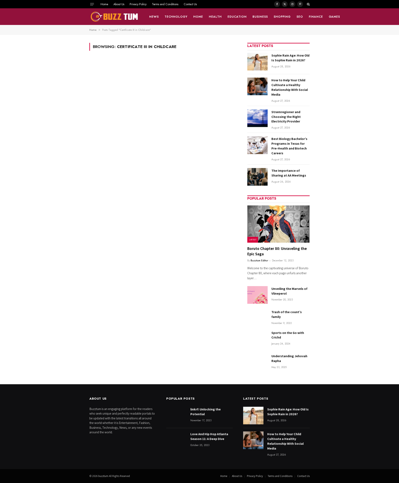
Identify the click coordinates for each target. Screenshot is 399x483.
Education (237, 17)
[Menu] (92, 4)
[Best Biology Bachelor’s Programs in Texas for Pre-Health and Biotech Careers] (257, 145)
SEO (300, 17)
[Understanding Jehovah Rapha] (257, 362)
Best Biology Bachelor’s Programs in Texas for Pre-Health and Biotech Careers (289, 146)
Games (334, 17)
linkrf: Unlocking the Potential (205, 411)
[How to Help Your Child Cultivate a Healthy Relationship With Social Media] (257, 86)
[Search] (308, 4)
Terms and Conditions (165, 4)
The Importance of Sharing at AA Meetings (288, 173)
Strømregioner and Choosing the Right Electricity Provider (286, 117)
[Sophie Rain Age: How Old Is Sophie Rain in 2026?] (257, 61)
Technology (176, 17)
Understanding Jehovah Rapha (289, 358)
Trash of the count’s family (286, 314)
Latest (252, 239)
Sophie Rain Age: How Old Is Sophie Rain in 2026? (290, 57)
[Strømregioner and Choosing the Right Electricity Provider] (257, 118)
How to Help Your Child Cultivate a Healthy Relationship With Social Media (289, 87)
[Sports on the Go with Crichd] (257, 339)
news (154, 17)
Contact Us (190, 4)
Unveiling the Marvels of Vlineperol (289, 291)
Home (104, 4)
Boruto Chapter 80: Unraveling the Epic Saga (277, 251)
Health (215, 17)
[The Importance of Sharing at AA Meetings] (257, 177)
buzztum (103, 476)
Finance (316, 17)
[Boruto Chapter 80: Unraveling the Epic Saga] (278, 224)
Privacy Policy (138, 4)
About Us (118, 4)
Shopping (282, 17)
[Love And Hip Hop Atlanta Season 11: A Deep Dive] (176, 440)
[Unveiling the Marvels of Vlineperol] (257, 295)
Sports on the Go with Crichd (287, 335)
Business (260, 17)
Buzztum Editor (259, 260)
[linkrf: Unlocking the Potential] (176, 415)
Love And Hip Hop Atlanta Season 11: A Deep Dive (209, 436)
